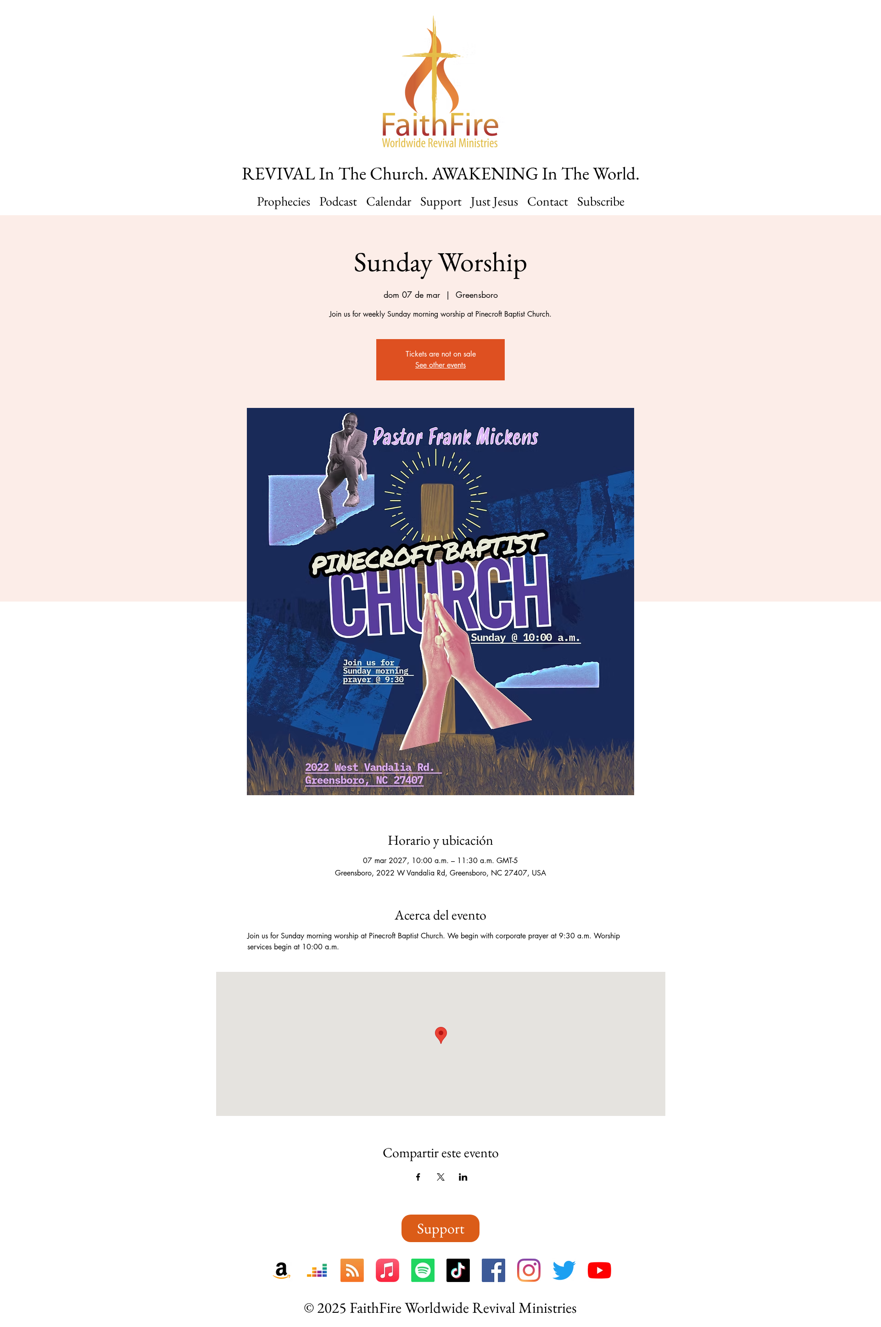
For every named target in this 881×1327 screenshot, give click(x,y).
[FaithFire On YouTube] (599, 1270)
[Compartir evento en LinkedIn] (463, 1177)
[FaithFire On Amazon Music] (281, 1270)
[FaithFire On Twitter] (564, 1270)
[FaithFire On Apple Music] (387, 1270)
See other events (440, 365)
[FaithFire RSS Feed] (352, 1270)
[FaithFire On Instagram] (529, 1270)
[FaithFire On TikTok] (458, 1270)
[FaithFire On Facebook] (493, 1270)
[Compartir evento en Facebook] (418, 1177)
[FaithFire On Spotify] (423, 1270)
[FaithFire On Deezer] (317, 1270)
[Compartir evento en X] (440, 1177)
